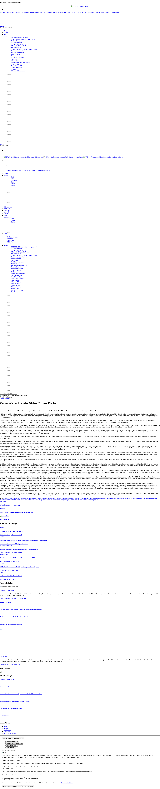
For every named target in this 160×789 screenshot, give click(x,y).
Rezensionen (7, 217)
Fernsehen (14, 180)
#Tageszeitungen (44, 500)
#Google (77, 498)
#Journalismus (120, 498)
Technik (6, 213)
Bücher (13, 222)
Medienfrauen (15, 59)
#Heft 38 (92, 498)
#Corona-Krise (19, 498)
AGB (9, 243)
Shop (5, 233)
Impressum (7, 731)
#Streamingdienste (33, 500)
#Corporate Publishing (31, 498)
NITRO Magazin (5, 535)
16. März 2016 (15, 579)
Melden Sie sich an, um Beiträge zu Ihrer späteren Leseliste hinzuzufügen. (29, 170)
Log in (2, 26)
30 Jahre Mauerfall (16, 275)
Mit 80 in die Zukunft (17, 52)
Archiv (6, 36)
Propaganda (14, 56)
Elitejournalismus (16, 287)
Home (5, 31)
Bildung (13, 69)
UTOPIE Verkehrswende (18, 44)
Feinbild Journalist (16, 64)
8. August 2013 (21, 552)
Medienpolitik (4, 554)
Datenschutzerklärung (10, 733)
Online (13, 177)
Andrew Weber (4, 570)
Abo (5, 34)
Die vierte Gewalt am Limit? (19, 37)
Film (12, 218)
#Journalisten (129, 498)
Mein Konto (11, 242)
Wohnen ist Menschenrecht (19, 61)
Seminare (10, 238)
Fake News (14, 292)
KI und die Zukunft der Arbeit (20, 46)
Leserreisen (10, 240)
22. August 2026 (21, 598)
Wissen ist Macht (16, 282)
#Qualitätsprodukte (5, 500)
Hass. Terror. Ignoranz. (18, 278)
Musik (13, 220)
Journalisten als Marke (17, 66)
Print (12, 178)
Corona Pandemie (16, 67)
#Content (12, 498)
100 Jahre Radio (16, 47)
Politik (13, 185)
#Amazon (6, 498)
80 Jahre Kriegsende (17, 41)
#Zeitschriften (74, 500)
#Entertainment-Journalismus (46, 498)
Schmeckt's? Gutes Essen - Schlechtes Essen (24, 49)
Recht (13, 183)
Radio (13, 182)
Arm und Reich (15, 283)
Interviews (7, 208)
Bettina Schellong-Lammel (8, 544)
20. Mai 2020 (15, 561)
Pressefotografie (15, 280)
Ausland (6, 212)
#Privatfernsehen (138, 498)
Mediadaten (7, 730)
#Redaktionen (23, 500)
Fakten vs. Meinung (6, 545)
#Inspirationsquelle (100, 498)
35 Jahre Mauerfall (16, 42)
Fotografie (7, 210)
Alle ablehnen (15, 786)
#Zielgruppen (94, 500)
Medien (6, 175)
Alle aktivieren (6, 786)
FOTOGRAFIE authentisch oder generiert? (24, 39)
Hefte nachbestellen (13, 237)
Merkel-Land (15, 288)
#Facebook (58, 498)
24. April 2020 (14, 570)
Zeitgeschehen (8, 207)
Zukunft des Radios (17, 290)
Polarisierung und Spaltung (19, 51)
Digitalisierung (15, 285)
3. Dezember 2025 (15, 664)
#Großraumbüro (85, 498)
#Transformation (54, 500)
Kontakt (6, 32)
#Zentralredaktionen (84, 500)
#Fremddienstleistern (68, 498)
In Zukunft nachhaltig (17, 57)
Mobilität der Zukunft (17, 277)
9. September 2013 (22, 544)
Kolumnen (7, 215)
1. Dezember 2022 (16, 535)
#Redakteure (15, 500)
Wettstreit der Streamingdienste (20, 62)
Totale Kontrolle (16, 54)
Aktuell (6, 173)
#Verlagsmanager (64, 500)
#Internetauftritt (111, 498)
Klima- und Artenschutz (18, 71)
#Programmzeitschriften (150, 498)
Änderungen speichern (27, 786)
